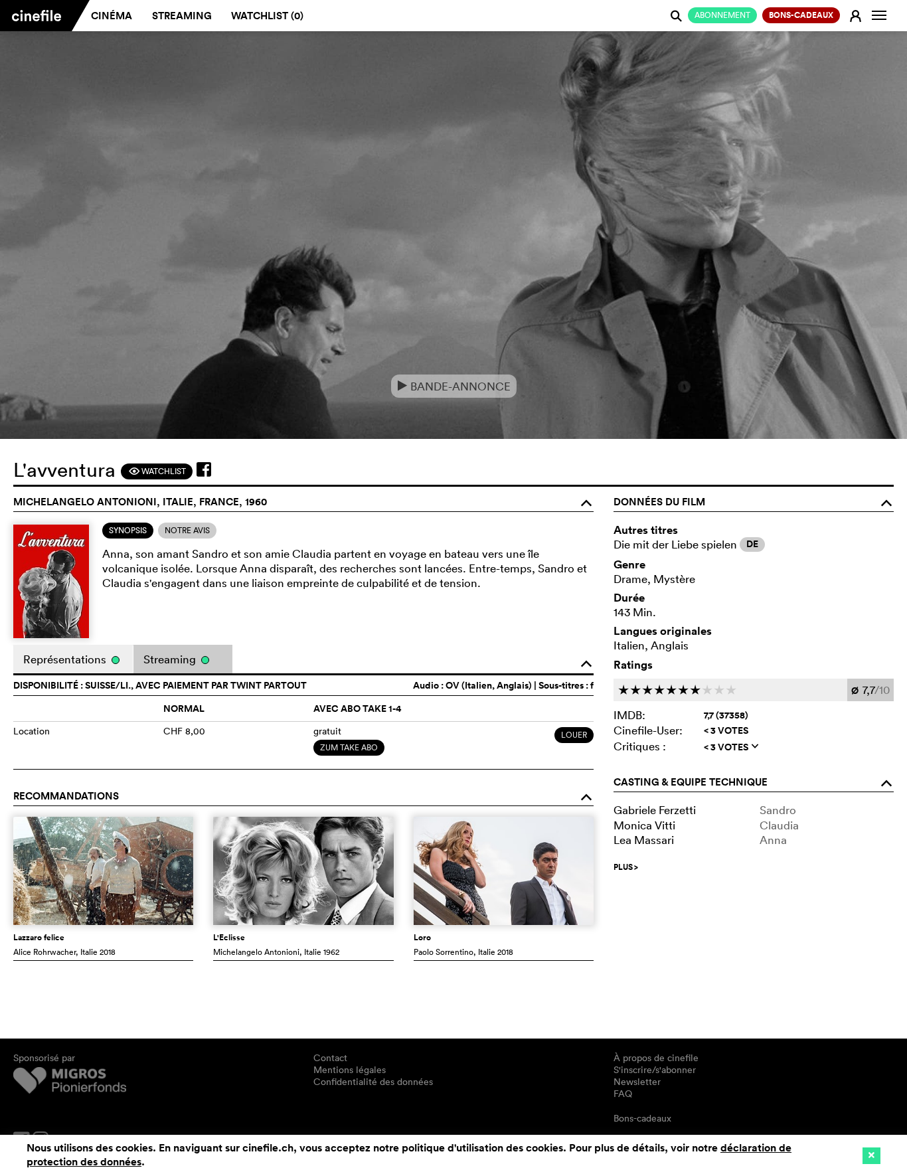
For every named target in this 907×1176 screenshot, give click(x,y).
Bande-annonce (454, 386)
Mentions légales (349, 1070)
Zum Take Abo (349, 747)
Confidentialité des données (373, 1082)
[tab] (127, 531)
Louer (574, 734)
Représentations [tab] (66, 659)
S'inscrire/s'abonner (655, 1070)
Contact (330, 1058)
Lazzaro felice (38, 938)
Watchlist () (267, 16)
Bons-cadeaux (642, 1118)
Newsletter (637, 1082)
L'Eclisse (229, 938)
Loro (422, 938)
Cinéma (111, 16)
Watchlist (157, 471)
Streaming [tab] (171, 659)
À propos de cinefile (656, 1058)
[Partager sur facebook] (204, 469)
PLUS (626, 867)
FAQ (623, 1094)
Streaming (182, 16)
